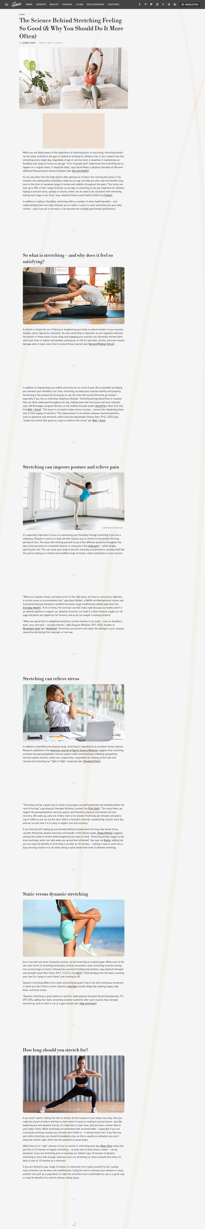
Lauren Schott (29, 43)
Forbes (107, 195)
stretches (72, 986)
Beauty (54, 4)
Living (79, 4)
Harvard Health (80, 171)
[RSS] (174, 5)
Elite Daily (93, 808)
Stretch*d (100, 406)
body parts (93, 546)
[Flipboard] (151, 5)
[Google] (169, 5)
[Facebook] (139, 5)
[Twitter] (163, 5)
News (29, 4)
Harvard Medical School (101, 344)
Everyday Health (31, 607)
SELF (79, 973)
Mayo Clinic (106, 1146)
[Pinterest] (145, 5)
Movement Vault (31, 628)
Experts (41, 4)
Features (113, 4)
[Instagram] (157, 5)
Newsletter (191, 4)
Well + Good (33, 409)
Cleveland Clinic (91, 761)
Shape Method (104, 833)
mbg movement (87, 1003)
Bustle (107, 840)
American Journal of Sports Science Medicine (74, 750)
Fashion (67, 4)
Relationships (95, 4)
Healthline (51, 628)
